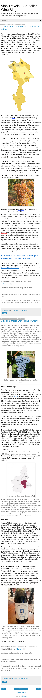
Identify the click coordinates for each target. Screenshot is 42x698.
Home (21, 689)
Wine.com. (6, 284)
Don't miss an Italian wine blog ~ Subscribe (16, 288)
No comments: (24, 310)
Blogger (24, 696)
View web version (21, 692)
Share (4, 313)
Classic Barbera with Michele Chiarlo (20, 320)
